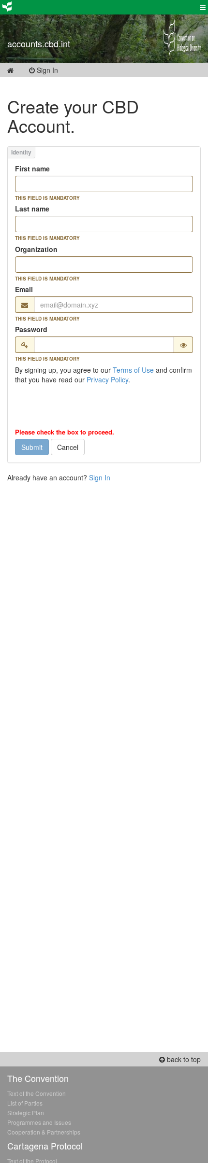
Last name (32, 208)
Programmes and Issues (39, 1122)
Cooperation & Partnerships (43, 1132)
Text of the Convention (36, 1093)
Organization (36, 249)
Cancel (67, 447)
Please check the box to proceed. (64, 432)
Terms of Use (133, 370)
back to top (183, 1059)
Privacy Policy (107, 379)
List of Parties (25, 1103)
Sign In (53, 70)
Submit (32, 447)
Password (31, 329)
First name (32, 168)
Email (24, 289)
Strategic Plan (25, 1112)
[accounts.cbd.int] (78, 31)
